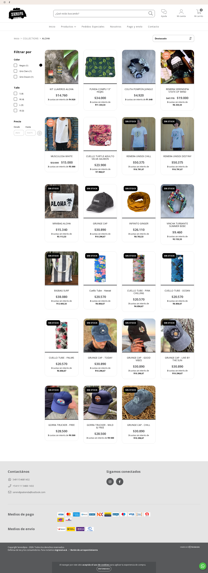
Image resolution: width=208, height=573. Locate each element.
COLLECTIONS (31, 38)
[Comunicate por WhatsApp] (202, 566)
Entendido (104, 569)
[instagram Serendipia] (4, 2)
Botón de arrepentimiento (84, 550)
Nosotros (115, 26)
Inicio (52, 26)
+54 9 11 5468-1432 (23, 485)
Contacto (153, 26)
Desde (17, 127)
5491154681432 (21, 479)
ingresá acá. (61, 550)
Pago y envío (135, 26)
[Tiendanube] (190, 547)
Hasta (28, 127)
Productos (67, 26)
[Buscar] (151, 13)
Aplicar (39, 133)
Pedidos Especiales (93, 26)
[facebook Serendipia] (9, 2)
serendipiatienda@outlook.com (29, 492)
